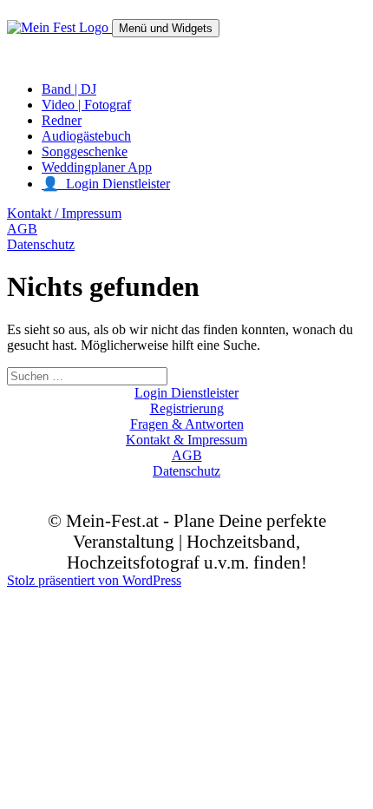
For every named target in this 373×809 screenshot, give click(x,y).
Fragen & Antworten (187, 424)
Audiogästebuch (86, 135)
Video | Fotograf (86, 104)
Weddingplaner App (97, 167)
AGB (22, 228)
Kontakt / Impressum (64, 213)
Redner (62, 120)
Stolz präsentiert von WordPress (94, 580)
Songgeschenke (85, 151)
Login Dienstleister (186, 392)
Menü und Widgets (166, 28)
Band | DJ (69, 89)
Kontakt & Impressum (186, 439)
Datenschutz (41, 244)
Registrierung (187, 408)
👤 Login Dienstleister (106, 183)
